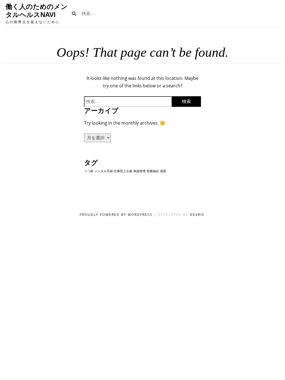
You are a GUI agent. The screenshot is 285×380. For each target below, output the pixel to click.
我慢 (163, 171)
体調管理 (139, 171)
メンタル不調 (103, 171)
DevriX (197, 214)
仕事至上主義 (123, 171)
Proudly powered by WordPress (117, 214)
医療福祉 (153, 171)
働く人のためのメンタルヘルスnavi (37, 10)
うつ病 (88, 171)
